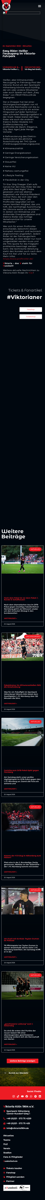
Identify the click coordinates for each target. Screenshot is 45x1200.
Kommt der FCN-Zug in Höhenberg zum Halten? (22, 857)
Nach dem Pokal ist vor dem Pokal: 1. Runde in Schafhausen (21, 599)
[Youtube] (22, 1096)
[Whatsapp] (31, 1096)
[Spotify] (35, 1096)
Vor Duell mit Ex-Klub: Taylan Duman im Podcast (21, 940)
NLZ (5, 1144)
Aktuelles (8, 1135)
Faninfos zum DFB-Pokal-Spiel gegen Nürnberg (21, 771)
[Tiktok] (18, 1096)
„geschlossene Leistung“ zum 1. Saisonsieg (18, 1025)
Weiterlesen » (10, 618)
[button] (39, 6)
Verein (6, 1148)
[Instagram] (13, 1096)
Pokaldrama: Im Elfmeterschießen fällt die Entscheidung (22, 686)
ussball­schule (10, 1161)
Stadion (7, 1153)
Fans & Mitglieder (13, 1157)
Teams (6, 1140)
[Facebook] (27, 1096)
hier (31, 273)
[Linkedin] (40, 1096)
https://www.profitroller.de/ (18, 259)
